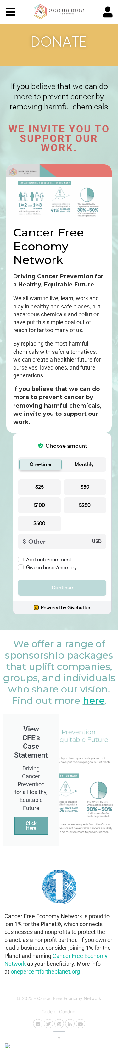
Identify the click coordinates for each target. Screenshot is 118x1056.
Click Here (31, 825)
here (94, 700)
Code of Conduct (59, 1011)
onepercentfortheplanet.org (45, 971)
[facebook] (37, 1023)
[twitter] (48, 1023)
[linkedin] (70, 1023)
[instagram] (59, 1023)
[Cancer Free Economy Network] (59, 11)
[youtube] (80, 1023)
